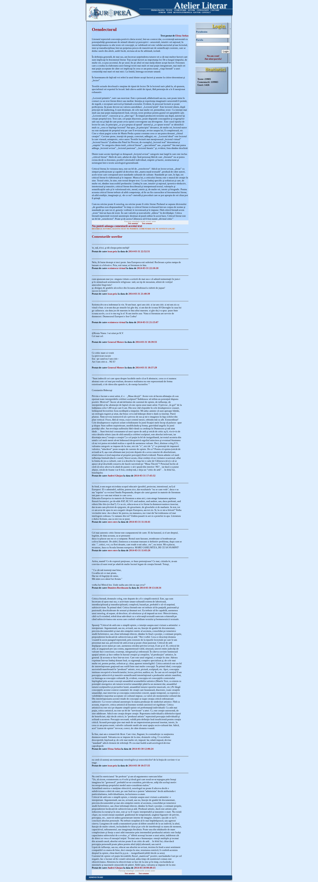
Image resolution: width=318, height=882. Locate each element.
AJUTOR (197, 12)
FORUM (162, 12)
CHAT (169, 12)
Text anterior (133, 223)
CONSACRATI (203, 10)
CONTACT (206, 12)
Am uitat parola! (213, 58)
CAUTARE (215, 10)
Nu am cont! (213, 55)
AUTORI (191, 10)
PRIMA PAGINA (157, 10)
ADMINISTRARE (96, 877)
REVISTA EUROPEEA (182, 12)
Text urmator (147, 223)
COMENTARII (180, 10)
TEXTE (169, 10)
